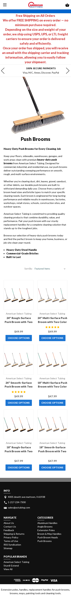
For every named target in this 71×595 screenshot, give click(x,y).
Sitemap (8, 548)
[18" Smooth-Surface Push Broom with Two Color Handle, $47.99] (52, 424)
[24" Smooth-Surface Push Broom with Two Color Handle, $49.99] (19, 360)
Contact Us (10, 526)
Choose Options (19, 338)
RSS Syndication (12, 544)
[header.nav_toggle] (4, 4)
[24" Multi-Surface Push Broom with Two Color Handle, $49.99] (52, 295)
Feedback (9, 530)
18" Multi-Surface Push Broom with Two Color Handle (52, 386)
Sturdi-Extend (11, 565)
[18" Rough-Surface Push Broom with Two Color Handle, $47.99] (19, 424)
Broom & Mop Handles (49, 533)
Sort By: (28, 268)
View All (8, 569)
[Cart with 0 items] (67, 5)
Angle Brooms (45, 526)
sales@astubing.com (19, 507)
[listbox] (50, 268)
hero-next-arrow (67, 71)
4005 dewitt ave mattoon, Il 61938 (26, 496)
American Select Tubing (16, 561)
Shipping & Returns (14, 533)
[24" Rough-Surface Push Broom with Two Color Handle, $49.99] (19, 295)
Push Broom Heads (47, 537)
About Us (9, 522)
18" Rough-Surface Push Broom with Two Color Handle (19, 451)
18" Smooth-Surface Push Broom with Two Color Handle (52, 451)
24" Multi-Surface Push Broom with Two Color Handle (52, 321)
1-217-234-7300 (17, 502)
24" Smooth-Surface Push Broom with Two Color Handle (19, 386)
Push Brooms (44, 541)
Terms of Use (11, 541)
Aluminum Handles (47, 522)
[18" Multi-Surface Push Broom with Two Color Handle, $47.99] (52, 360)
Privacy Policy (11, 537)
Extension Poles (46, 530)
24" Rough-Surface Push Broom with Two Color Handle (19, 321)
